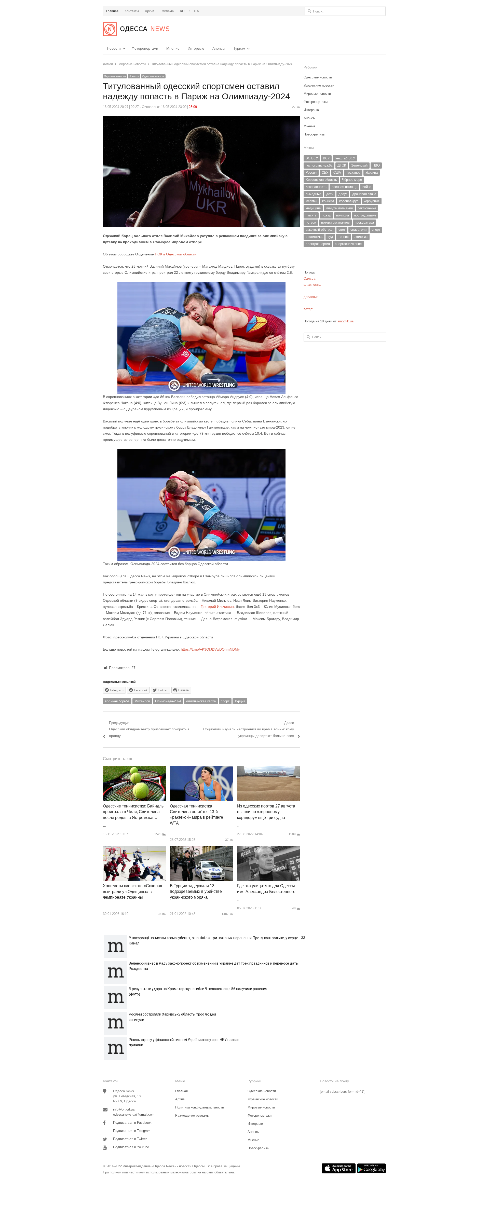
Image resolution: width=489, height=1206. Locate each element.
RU (182, 11)
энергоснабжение (348, 244)
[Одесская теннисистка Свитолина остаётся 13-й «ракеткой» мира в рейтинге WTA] (201, 769)
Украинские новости (319, 85)
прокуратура (364, 222)
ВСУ (326, 158)
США (337, 172)
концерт (328, 201)
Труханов (353, 172)
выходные (313, 194)
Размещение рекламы (192, 1115)
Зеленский (359, 165)
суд (330, 237)
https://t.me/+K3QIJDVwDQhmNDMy (210, 649)
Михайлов (142, 701)
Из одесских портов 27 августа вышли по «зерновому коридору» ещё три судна (266, 812)
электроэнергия (318, 244)
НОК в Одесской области (175, 254)
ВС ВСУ (312, 158)
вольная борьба (117, 701)
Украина (371, 172)
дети (329, 194)
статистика (314, 237)
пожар (326, 215)
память (311, 215)
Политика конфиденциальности (199, 1107)
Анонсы (218, 48)
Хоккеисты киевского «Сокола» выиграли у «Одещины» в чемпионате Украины (132, 891)
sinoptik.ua (345, 321)
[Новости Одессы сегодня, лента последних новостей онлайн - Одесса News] (136, 29)
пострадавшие (365, 215)
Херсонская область (321, 180)
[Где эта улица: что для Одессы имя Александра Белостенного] (268, 849)
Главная (181, 1091)
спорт (225, 701)
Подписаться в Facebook (132, 1123)
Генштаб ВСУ (345, 158)
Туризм (239, 48)
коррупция (371, 201)
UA (196, 11)
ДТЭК (341, 165)
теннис (343, 237)
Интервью (196, 48)
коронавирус (349, 201)
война (366, 187)
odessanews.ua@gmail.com (134, 1114)
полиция (342, 215)
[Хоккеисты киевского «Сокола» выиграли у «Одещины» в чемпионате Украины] (134, 849)
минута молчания (339, 208)
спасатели (358, 229)
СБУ (325, 172)
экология (361, 237)
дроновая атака (364, 194)
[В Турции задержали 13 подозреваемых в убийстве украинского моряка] (201, 849)
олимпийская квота (201, 701)
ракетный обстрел (319, 229)
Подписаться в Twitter (130, 1139)
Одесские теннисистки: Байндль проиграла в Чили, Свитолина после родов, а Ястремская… (133, 812)
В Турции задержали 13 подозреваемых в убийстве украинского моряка (196, 891)
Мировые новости (115, 76)
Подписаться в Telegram (132, 1131)
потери (311, 222)
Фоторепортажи (145, 48)
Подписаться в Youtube (131, 1147)
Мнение (173, 48)
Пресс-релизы (314, 134)
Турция (240, 701)
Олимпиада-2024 (168, 701)
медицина (313, 208)
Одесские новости (153, 76)
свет (341, 229)
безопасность (316, 187)
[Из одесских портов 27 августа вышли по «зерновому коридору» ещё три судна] (268, 769)
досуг (342, 194)
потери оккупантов (335, 222)
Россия (311, 172)
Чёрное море (352, 180)
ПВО (376, 165)
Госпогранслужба (319, 165)
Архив (180, 1099)
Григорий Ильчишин (217, 607)
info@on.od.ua (123, 1109)
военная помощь (344, 187)
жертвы (311, 201)
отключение (367, 208)
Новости (114, 48)
